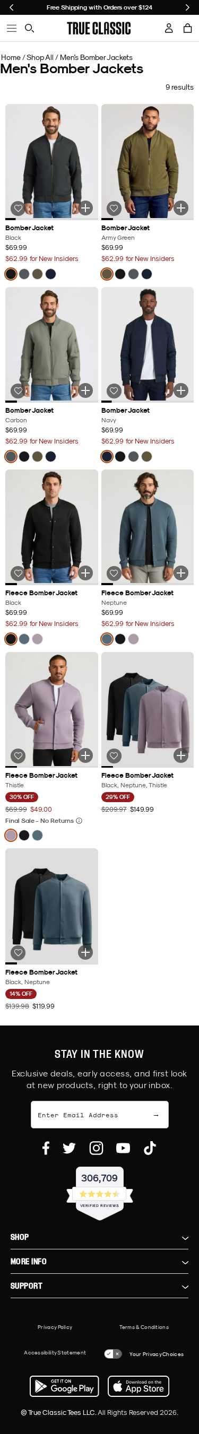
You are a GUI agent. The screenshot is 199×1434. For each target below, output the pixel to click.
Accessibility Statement (55, 1352)
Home (11, 57)
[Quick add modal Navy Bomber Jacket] (181, 390)
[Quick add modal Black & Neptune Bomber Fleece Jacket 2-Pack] (85, 952)
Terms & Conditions (144, 1327)
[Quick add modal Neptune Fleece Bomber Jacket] (181, 573)
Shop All (40, 57)
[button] (187, 28)
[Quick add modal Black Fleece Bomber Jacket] (85, 573)
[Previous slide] (11, 7)
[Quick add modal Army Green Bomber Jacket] (181, 208)
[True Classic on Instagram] (96, 1148)
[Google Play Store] (64, 1386)
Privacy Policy (55, 1327)
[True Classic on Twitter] (69, 1148)
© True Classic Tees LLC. (59, 1412)
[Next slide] (187, 7)
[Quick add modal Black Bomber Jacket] (85, 208)
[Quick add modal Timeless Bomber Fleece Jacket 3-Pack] (181, 755)
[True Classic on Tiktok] (150, 1148)
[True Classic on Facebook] (45, 1148)
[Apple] (138, 1386)
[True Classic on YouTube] (123, 1148)
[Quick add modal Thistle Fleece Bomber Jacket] (85, 755)
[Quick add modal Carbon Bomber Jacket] (85, 390)
